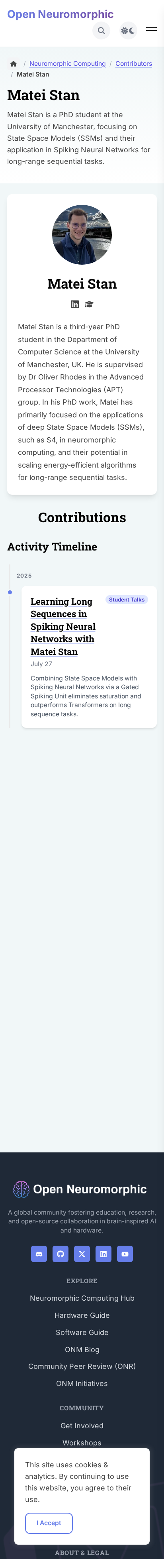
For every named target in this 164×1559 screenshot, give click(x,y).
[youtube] (125, 1254)
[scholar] (89, 303)
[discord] (39, 1254)
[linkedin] (75, 303)
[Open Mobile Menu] (151, 30)
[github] (61, 1254)
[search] (101, 30)
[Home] (13, 63)
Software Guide (82, 1332)
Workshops (82, 1443)
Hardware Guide (82, 1315)
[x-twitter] (82, 1254)
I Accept (49, 1523)
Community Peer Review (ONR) (82, 1366)
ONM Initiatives (82, 1383)
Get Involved (82, 1425)
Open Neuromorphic (60, 14)
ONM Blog (82, 1349)
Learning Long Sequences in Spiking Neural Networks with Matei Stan (63, 626)
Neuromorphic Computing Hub (82, 1298)
